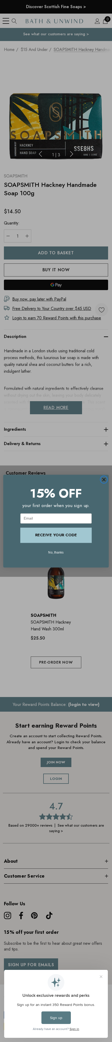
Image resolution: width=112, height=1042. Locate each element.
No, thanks (56, 552)
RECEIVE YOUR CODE (56, 535)
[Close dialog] (104, 479)
